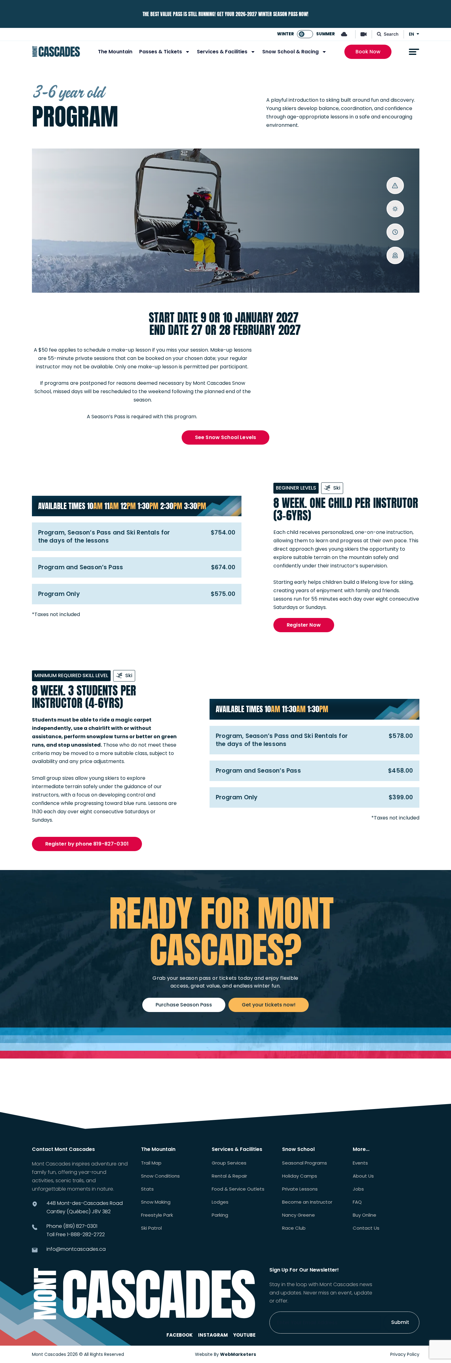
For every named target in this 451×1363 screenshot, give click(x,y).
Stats (147, 1189)
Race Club (294, 1228)
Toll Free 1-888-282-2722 (75, 1234)
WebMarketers (238, 1354)
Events (360, 1163)
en (411, 34)
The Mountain (115, 52)
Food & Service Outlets (238, 1189)
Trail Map (151, 1163)
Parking (220, 1215)
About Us (363, 1176)
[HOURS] (395, 232)
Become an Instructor (307, 1202)
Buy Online (364, 1215)
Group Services (229, 1163)
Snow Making (155, 1202)
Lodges (220, 1202)
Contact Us (366, 1228)
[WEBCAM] (395, 255)
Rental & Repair (229, 1176)
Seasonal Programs (304, 1163)
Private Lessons (300, 1189)
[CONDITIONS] (395, 208)
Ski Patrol (151, 1228)
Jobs (358, 1189)
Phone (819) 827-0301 (71, 1226)
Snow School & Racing (290, 52)
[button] (87, 844)
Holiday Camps (299, 1176)
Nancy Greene (298, 1215)
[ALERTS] (395, 185)
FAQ (357, 1202)
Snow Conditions (160, 1176)
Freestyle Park (157, 1215)
